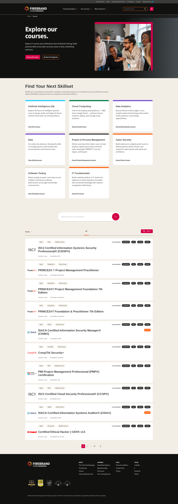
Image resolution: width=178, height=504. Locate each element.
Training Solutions (69, 9)
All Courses (100, 471)
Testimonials (83, 468)
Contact (138, 2)
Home (29, 16)
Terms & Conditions (122, 465)
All (86, 231)
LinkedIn (137, 465)
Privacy (118, 471)
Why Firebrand (100, 9)
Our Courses (85, 9)
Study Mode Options (103, 465)
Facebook (137, 471)
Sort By (27, 232)
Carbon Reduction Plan (118, 2)
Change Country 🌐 (148, 2)
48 (94, 446)
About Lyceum (100, 2)
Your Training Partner (104, 474)
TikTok (136, 474)
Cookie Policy (120, 468)
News (108, 2)
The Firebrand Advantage (87, 465)
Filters (149, 231)
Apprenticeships (102, 468)
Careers (81, 471)
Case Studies (130, 2)
